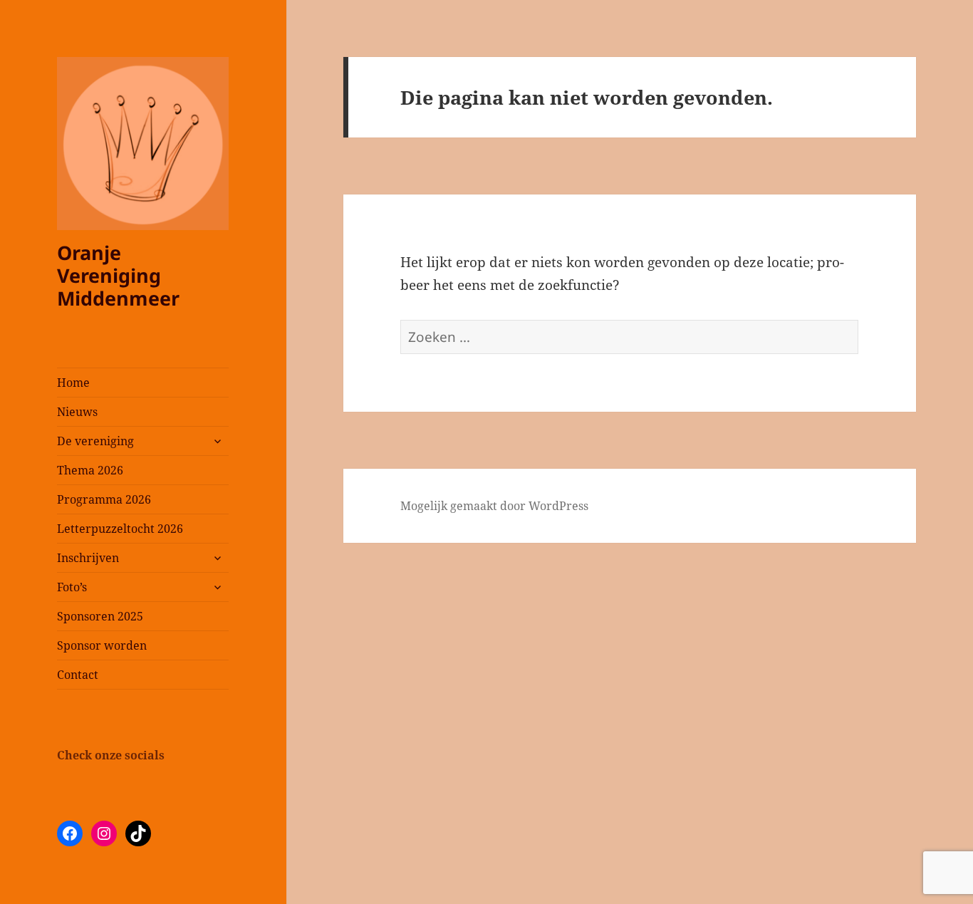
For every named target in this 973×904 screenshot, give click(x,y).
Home (73, 382)
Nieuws (77, 412)
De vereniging (95, 441)
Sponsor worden (102, 645)
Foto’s (72, 587)
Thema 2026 (90, 470)
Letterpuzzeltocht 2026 (120, 528)
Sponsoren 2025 (100, 616)
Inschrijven (88, 558)
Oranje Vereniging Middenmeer (118, 275)
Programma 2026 (104, 499)
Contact (77, 674)
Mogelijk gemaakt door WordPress (494, 506)
